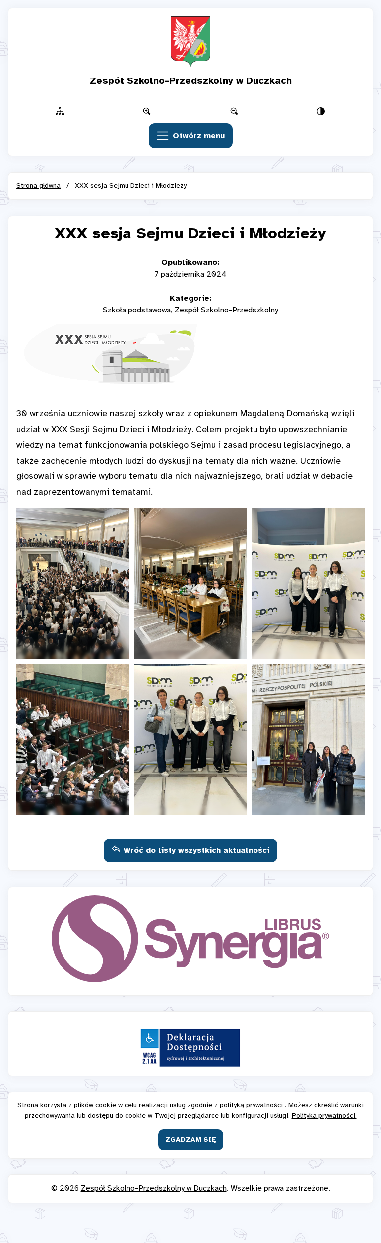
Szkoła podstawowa (137, 310)
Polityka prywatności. (324, 1116)
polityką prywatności (252, 1105)
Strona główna (38, 186)
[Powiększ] (147, 111)
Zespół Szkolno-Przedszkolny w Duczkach (154, 1188)
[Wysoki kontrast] (321, 111)
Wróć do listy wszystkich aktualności (196, 850)
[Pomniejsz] (234, 111)
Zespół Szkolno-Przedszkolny (226, 310)
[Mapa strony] (60, 111)
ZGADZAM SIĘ (190, 1140)
